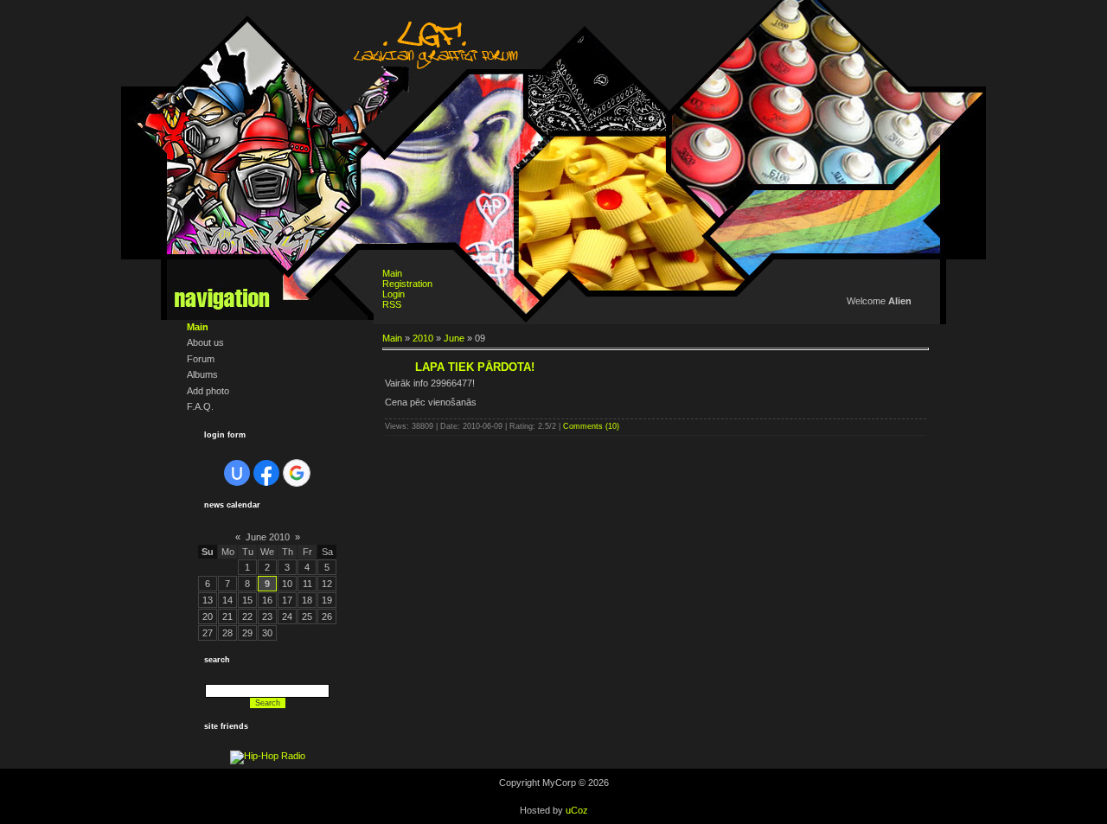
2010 (423, 338)
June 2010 (268, 537)
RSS (391, 304)
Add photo (208, 391)
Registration (407, 283)
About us (205, 342)
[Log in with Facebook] (266, 473)
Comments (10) (591, 426)
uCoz (577, 810)
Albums (202, 374)
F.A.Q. (200, 406)
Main (197, 327)
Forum (200, 359)
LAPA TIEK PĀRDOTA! (474, 367)
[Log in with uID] (237, 473)
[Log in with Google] (296, 473)
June (454, 338)
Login (393, 294)
